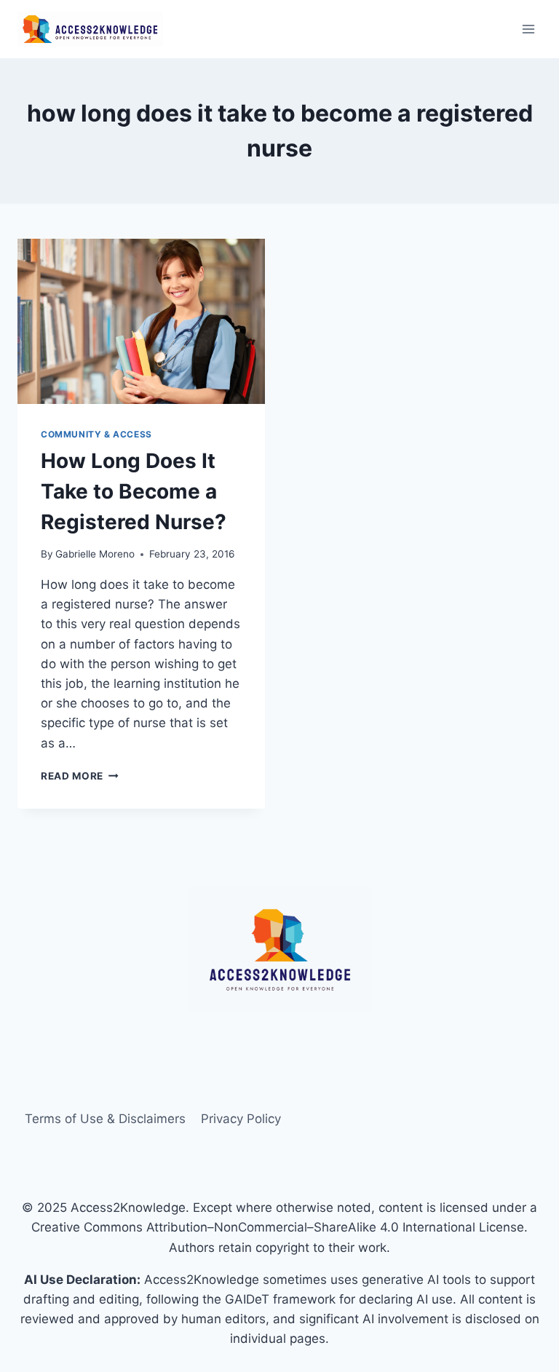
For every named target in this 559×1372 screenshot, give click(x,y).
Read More (80, 776)
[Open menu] (528, 28)
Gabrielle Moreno (95, 554)
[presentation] (141, 321)
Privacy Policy (241, 1118)
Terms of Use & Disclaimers (105, 1118)
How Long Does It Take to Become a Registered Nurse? (133, 491)
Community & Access (96, 434)
